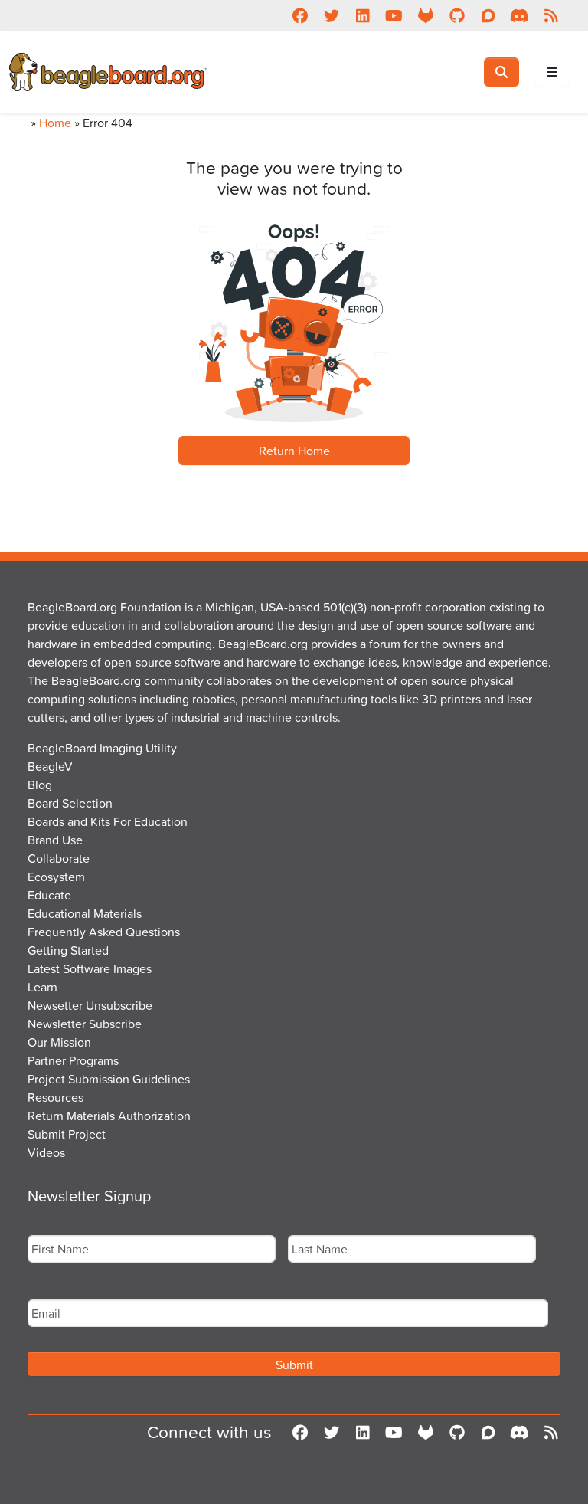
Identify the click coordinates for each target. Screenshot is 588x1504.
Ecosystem (56, 876)
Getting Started (68, 950)
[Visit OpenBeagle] (425, 15)
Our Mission (59, 1042)
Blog (40, 784)
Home (55, 122)
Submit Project (67, 1134)
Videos (46, 1152)
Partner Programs (73, 1060)
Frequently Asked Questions (104, 931)
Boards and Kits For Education (108, 821)
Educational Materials (85, 913)
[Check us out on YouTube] (393, 15)
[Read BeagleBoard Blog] (550, 15)
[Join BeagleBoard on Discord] (519, 15)
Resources (55, 1097)
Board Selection (70, 803)
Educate (49, 894)
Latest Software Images (90, 968)
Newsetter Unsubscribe (90, 1005)
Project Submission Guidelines (109, 1078)
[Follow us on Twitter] (331, 15)
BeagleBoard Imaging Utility (102, 747)
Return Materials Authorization (109, 1115)
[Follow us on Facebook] (299, 15)
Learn (42, 986)
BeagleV (50, 766)
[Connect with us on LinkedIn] (362, 15)
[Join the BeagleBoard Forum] (488, 15)
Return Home (294, 450)
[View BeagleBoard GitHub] (456, 15)
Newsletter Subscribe (85, 1023)
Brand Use (55, 839)
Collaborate (59, 858)
